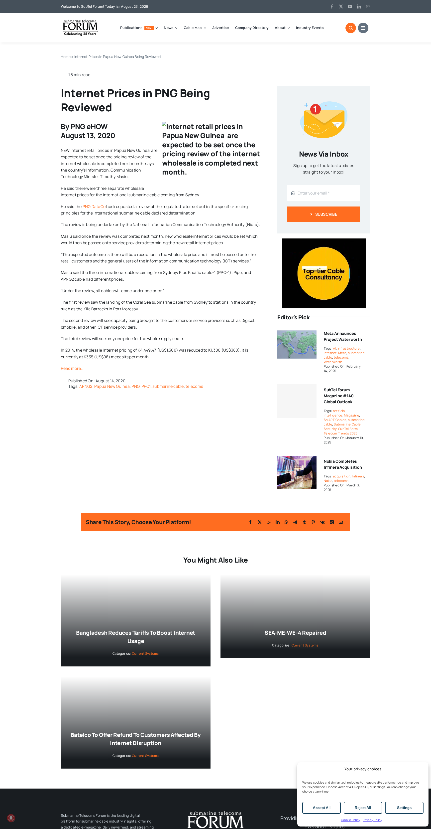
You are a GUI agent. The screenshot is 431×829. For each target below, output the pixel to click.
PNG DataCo (94, 206)
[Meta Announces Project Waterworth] (297, 331)
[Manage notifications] (11, 818)
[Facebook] (250, 522)
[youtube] (350, 6)
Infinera (358, 476)
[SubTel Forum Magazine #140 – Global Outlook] (297, 401)
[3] (215, 810)
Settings (404, 808)
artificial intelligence (335, 413)
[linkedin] (359, 6)
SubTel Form (348, 428)
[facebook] (332, 6)
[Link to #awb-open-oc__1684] (363, 28)
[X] (259, 522)
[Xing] (331, 522)
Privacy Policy (372, 820)
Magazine (351, 415)
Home (66, 56)
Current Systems (145, 653)
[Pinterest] (313, 522)
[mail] (368, 6)
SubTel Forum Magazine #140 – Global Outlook (340, 396)
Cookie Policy (350, 820)
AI (334, 348)
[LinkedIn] (277, 522)
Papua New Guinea (112, 386)
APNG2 (85, 386)
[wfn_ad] (324, 240)
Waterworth (333, 362)
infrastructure (348, 348)
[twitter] (341, 6)
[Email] (340, 522)
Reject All (363, 808)
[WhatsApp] (286, 522)
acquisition (341, 476)
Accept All (321, 808)
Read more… (72, 368)
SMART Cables (335, 419)
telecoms (194, 386)
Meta (342, 353)
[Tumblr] (304, 522)
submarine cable (168, 386)
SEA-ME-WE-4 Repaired (295, 632)
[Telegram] (295, 522)
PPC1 (146, 386)
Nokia (328, 480)
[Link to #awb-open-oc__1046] (350, 28)
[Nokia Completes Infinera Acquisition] (297, 459)
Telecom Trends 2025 (341, 433)
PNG (135, 386)
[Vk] (322, 522)
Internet (330, 353)
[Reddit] (268, 522)
